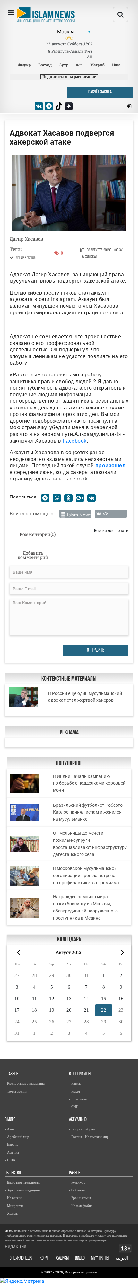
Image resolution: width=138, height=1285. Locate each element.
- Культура (77, 1182)
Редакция (15, 1246)
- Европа (11, 1144)
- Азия (9, 1129)
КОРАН (44, 1258)
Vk (105, 513)
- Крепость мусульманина (25, 1083)
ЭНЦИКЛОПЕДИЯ (21, 1258)
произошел (110, 465)
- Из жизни (13, 1198)
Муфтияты (100, 1258)
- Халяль (11, 1213)
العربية (121, 1258)
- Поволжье (78, 1099)
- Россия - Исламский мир (89, 1137)
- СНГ (73, 1107)
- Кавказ (75, 1083)
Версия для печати (111, 530)
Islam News (79, 514)
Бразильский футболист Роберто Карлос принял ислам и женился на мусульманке (88, 812)
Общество (13, 1173)
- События (77, 1190)
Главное (11, 1074)
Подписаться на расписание (69, 77)
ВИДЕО (80, 1258)
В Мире (10, 1119)
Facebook (75, 441)
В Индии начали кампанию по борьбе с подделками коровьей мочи (89, 783)
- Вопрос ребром (82, 1129)
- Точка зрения (16, 1091)
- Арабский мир (17, 1137)
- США (10, 1160)
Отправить (95, 650)
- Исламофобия (80, 1206)
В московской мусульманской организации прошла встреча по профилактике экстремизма (86, 875)
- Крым (74, 1091)
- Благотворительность (22, 1182)
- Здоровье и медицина (22, 1190)
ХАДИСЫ (62, 1258)
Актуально (78, 1119)
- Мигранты (14, 1206)
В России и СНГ (80, 1074)
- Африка (12, 1152)
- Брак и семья (80, 1198)
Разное (74, 1173)
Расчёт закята (100, 92)
